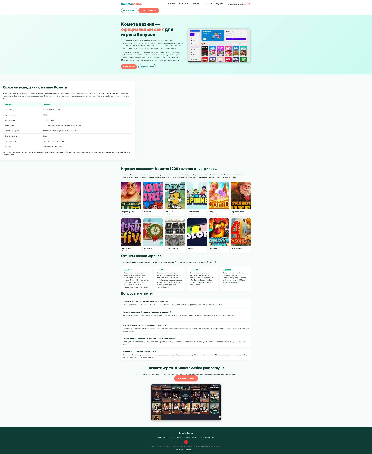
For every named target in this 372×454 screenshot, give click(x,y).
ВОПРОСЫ (208, 4)
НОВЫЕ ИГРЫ (184, 4)
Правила (188, 450)
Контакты (179, 450)
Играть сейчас (129, 67)
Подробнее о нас (147, 67)
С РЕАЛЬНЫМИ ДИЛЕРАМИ (238, 4)
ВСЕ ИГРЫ (196, 4)
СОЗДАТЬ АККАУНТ (149, 10)
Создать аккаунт (186, 378)
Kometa (131, 4)
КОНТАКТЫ (171, 4)
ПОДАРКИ (219, 4)
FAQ (194, 450)
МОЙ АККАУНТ (129, 10)
